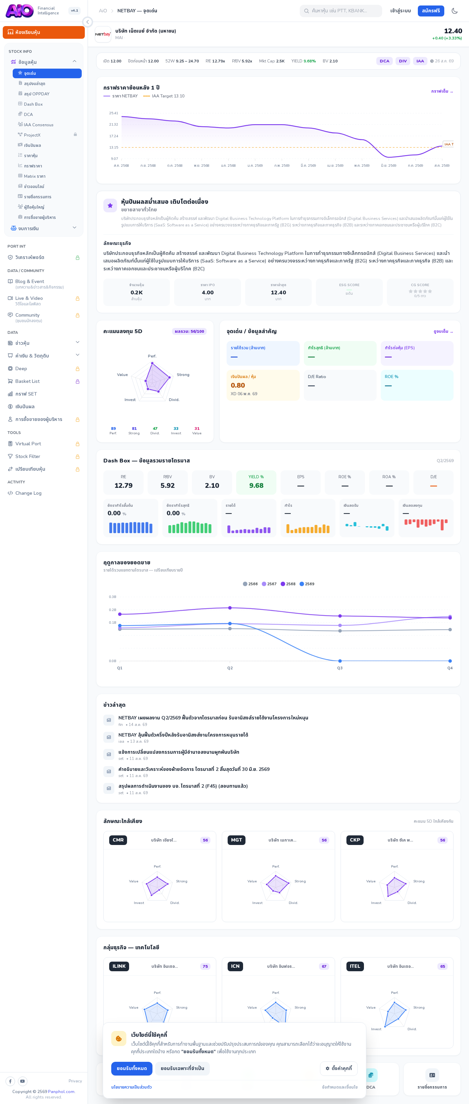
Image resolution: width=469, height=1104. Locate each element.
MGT (236, 840)
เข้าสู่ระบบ (400, 11)
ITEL (355, 966)
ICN (235, 966)
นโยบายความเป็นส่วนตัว (131, 1087)
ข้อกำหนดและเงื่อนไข (340, 1087)
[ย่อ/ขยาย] (87, 21)
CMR (118, 840)
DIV (403, 61)
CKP (355, 840)
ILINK (119, 966)
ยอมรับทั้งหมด (132, 1068)
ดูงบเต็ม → (444, 331)
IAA (420, 61)
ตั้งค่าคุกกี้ (342, 1068)
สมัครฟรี (431, 11)
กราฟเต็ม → (442, 91)
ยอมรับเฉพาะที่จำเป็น (182, 1068)
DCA (384, 61)
